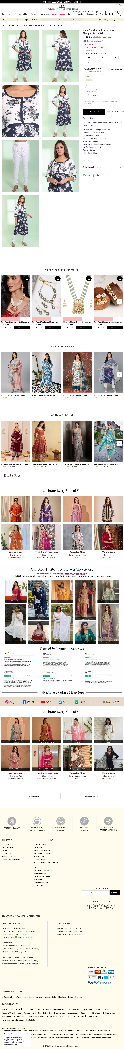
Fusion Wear (52, 1016)
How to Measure (116, 69)
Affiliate (108, 12)
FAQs (36, 867)
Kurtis (25, 1009)
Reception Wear (20, 1016)
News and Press (8, 847)
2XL (89, 62)
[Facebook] (89, 906)
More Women (33, 796)
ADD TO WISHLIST (116, 112)
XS (89, 57)
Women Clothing (21, 14)
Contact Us (6, 853)
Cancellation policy (41, 870)
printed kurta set (82, 1038)
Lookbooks (38, 885)
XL (116, 57)
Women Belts (50, 997)
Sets (18, 25)
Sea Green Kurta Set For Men (62, 1031)
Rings (70, 997)
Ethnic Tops (60, 1013)
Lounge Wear (73, 1013)
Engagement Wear (36, 1016)
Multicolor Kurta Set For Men (61, 1038)
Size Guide (102, 53)
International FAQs (41, 844)
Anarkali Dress (66, 1016)
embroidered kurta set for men (35, 1031)
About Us (5, 844)
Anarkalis (103, 14)
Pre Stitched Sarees (103, 1009)
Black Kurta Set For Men (101, 1038)
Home (4, 25)
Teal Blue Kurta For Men (86, 1031)
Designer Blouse (37, 1009)
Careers (5, 850)
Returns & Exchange (42, 850)
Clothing (12, 25)
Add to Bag (94, 112)
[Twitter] (95, 906)
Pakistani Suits (93, 1016)
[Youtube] (106, 906)
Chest (87, 95)
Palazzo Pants (74, 1009)
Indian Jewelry (7, 997)
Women (24, 25)
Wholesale (101, 12)
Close (27, 1034)
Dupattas (37, 1013)
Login (115, 12)
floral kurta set (104, 1031)
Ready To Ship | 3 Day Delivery (103, 20)
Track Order (92, 12)
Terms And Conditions (42, 853)
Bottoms (27, 1013)
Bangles (78, 997)
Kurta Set (34, 14)
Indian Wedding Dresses (56, 1009)
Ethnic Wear (87, 1009)
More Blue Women (91, 796)
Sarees (70, 14)
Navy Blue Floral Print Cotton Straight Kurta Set (45, 25)
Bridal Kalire (48, 1013)
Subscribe (115, 893)
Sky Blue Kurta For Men (58, 1034)
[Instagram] (101, 906)
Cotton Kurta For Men (12, 1031)
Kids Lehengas (109, 1013)
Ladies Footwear (36, 997)
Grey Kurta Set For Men (37, 1038)
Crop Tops (85, 1013)
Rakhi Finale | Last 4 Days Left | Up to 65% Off (21, 20)
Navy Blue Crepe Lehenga (80, 1034)
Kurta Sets (30, 1020)
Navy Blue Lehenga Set (37, 1034)
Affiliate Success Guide (11, 859)
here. (15, 1044)
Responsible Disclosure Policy (46, 862)
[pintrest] (112, 906)
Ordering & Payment (42, 876)
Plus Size (80, 14)
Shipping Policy (40, 873)
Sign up (120, 12)
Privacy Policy (40, 856)
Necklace (62, 997)
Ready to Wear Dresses (11, 1013)
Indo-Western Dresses (11, 1009)
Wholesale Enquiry (41, 882)
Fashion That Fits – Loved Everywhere (62, 20)
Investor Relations (41, 859)
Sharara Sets (92, 14)
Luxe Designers (58, 14)
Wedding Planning (9, 856)
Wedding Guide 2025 (79, 12)
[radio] (100, 76)
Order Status (39, 847)
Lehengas (45, 14)
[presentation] (4, 301)
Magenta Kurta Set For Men (105, 1034)
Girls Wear (96, 1013)
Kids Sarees (6, 1016)
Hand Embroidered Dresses (13, 1020)
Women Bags (21, 997)
